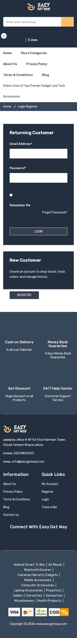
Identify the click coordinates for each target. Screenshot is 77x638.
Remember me (20, 205)
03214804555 (24, 453)
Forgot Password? (54, 212)
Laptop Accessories (29, 590)
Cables (18, 595)
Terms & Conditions (18, 75)
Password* (18, 168)
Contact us (11, 515)
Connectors (54, 595)
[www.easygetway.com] (38, 6)
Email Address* (21, 144)
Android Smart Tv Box (29, 565)
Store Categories (34, 53)
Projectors (54, 590)
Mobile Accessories (38, 580)
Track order (49, 507)
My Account (50, 484)
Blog (45, 75)
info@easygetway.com (28, 461)
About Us (10, 64)
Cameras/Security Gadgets (38, 575)
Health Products (50, 601)
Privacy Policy (36, 64)
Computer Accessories (38, 585)
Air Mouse (56, 565)
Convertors (34, 595)
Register (24, 295)
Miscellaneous (25, 601)
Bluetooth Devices (38, 570)
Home (7, 53)
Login (45, 499)
